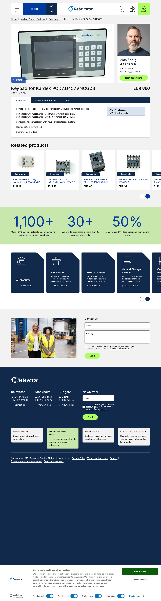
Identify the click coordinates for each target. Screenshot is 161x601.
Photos (20, 79)
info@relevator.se (19, 397)
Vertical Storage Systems (33, 19)
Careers (113, 458)
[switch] (74, 596)
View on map (44, 405)
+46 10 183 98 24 (19, 400)
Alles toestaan (140, 571)
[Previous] (142, 196)
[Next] (147, 196)
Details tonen (135, 596)
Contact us (19, 405)
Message (90, 333)
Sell (51, 11)
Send (92, 355)
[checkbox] (86, 347)
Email (89, 325)
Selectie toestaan (140, 580)
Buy (51, 6)
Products (34, 9)
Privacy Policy (78, 458)
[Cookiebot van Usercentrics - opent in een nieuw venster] (16, 596)
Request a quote (133, 77)
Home (14, 19)
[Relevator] (24, 380)
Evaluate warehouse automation (26, 461)
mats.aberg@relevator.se (131, 71)
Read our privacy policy (120, 348)
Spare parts (54, 19)
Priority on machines (54, 461)
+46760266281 (126, 68)
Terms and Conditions (97, 458)
